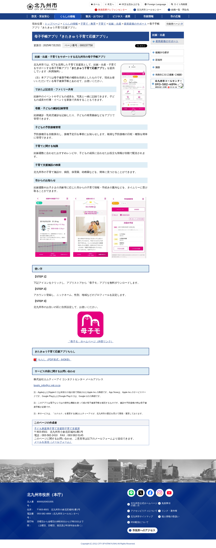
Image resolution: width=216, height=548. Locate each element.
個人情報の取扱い (170, 516)
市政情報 (148, 16)
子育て (102, 23)
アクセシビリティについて (144, 511)
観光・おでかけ (94, 16)
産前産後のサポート (135, 23)
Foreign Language (157, 4)
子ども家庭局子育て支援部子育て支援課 (57, 428)
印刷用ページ (173, 24)
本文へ (110, 4)
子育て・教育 (88, 23)
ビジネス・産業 (121, 16)
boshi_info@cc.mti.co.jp (47, 385)
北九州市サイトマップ (142, 516)
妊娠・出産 (115, 23)
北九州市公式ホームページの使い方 (144, 504)
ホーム (96, 4)
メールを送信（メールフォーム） (53, 442)
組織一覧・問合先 (180, 10)
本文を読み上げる (131, 4)
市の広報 (175, 16)
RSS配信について (139, 522)
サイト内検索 (180, 4)
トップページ (52, 23)
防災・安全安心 (40, 16)
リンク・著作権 (169, 511)
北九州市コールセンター (149, 10)
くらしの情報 (67, 16)
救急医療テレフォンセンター (112, 10)
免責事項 (166, 503)
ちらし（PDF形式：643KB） (54, 359)
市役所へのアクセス (144, 530)
